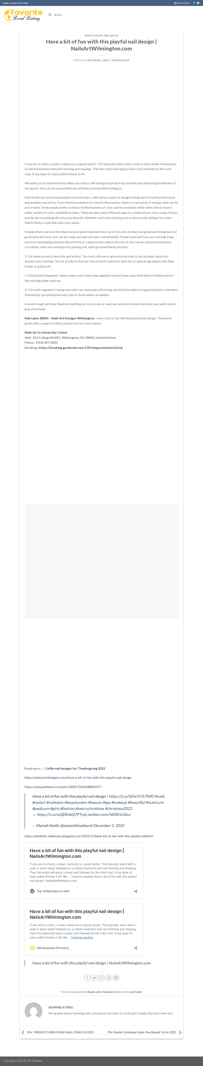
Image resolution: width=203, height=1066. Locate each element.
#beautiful (136, 802)
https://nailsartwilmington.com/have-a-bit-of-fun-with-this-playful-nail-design (78, 777)
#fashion (67, 808)
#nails (160, 796)
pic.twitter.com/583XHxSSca (106, 814)
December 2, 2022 (108, 825)
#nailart (38, 802)
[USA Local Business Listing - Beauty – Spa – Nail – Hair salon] (23, 14)
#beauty (95, 802)
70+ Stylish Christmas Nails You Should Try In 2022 (142, 1032)
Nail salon (111, 35)
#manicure (155, 802)
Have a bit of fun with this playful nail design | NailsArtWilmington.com (91, 963)
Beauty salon (94, 35)
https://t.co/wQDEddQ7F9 (59, 814)
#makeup (119, 802)
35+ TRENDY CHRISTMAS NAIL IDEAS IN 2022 (60, 1032)
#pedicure (40, 808)
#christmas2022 (118, 808)
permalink (136, 991)
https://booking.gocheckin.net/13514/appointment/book (81, 347)
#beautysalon (75, 802)
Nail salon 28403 (36, 318)
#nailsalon (54, 802)
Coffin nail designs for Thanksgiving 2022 (75, 768)
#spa (106, 802)
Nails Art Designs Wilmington (72, 318)
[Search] (50, 15)
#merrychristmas (89, 808)
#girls (54, 808)
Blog (58, 14)
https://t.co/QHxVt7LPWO (131, 796)
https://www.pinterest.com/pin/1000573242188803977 (63, 787)
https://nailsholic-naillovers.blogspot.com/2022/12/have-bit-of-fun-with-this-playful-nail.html (89, 836)
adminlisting (121, 60)
